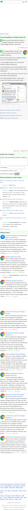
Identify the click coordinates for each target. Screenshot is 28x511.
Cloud (2, 484)
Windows (18, 495)
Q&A (25, 497)
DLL (1, 497)
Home (2, 33)
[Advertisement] (14, 18)
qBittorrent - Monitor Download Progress (13, 188)
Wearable (12, 487)
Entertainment (9, 484)
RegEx (17, 497)
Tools (7, 33)
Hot (6, 490)
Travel (16, 499)
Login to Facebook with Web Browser (12, 210)
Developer (8, 495)
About (9, 490)
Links (21, 497)
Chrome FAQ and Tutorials (10, 118)
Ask (1, 492)
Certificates (10, 497)
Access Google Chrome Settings (11, 110)
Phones (11, 499)
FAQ (20, 499)
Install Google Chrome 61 (9, 112)
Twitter (6, 487)
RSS (21, 490)
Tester (2, 495)
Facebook (17, 484)
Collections (15, 490)
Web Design (19, 487)
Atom (24, 490)
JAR (23, 495)
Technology (16, 485)
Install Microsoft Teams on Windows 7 (13, 199)
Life (1, 485)
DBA (13, 495)
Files (5, 497)
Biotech (2, 499)
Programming (7, 485)
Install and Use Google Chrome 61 (12, 115)
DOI (7, 499)
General (23, 484)
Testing (22, 485)
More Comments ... (5, 229)
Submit (17, 173)
